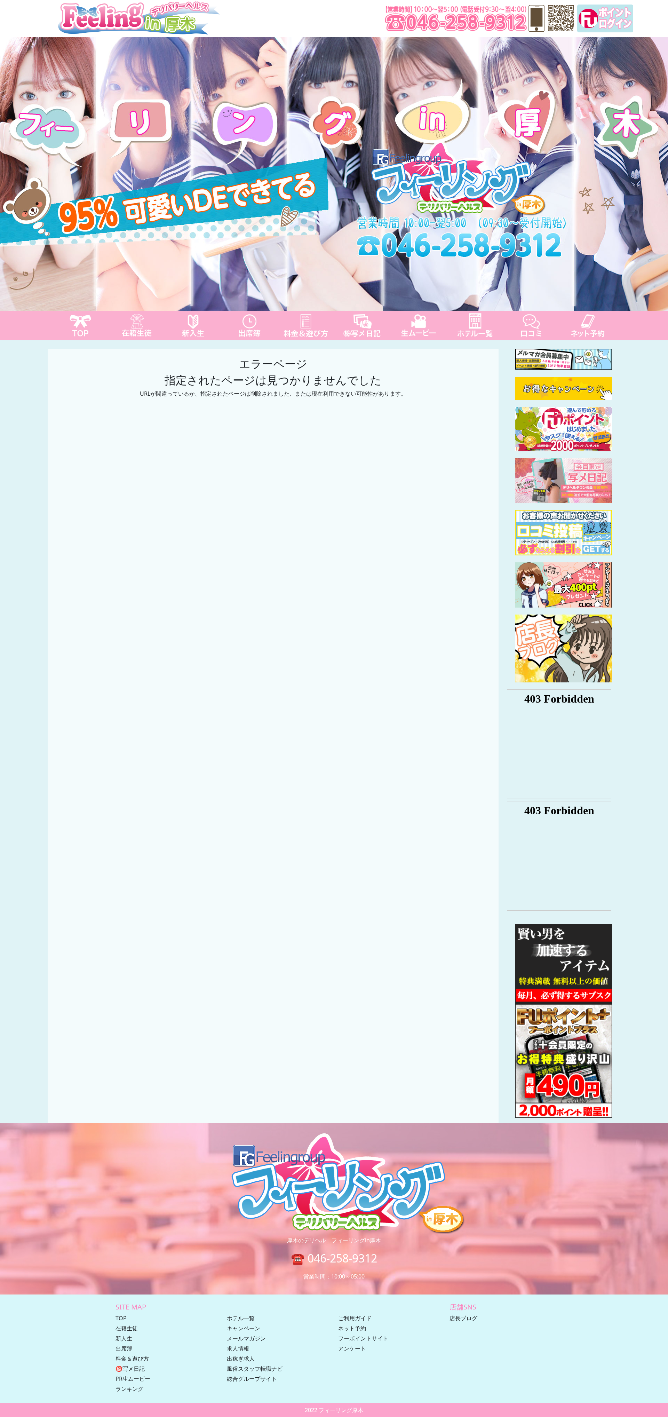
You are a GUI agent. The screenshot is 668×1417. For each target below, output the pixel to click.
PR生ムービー (133, 1379)
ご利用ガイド (355, 1318)
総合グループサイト (252, 1379)
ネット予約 (352, 1328)
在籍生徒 (127, 1328)
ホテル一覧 (241, 1318)
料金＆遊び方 (132, 1358)
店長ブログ (463, 1318)
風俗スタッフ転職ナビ (255, 1368)
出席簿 (124, 1348)
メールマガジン (246, 1338)
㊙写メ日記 (130, 1368)
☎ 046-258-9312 (334, 1258)
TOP (121, 1318)
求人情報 (238, 1348)
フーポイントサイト (363, 1338)
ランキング (129, 1389)
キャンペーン (243, 1328)
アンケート (352, 1348)
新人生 (124, 1338)
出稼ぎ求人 (241, 1358)
